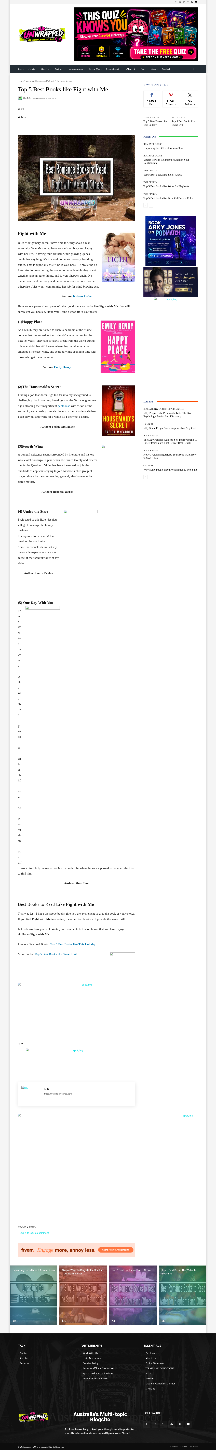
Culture (148, 424)
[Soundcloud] (188, 2)
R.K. (28, 98)
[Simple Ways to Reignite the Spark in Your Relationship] (83, 1295)
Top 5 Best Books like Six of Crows (162, 174)
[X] (192, 2)
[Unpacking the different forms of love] (33, 1295)
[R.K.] (20, 98)
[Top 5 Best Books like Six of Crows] (133, 1295)
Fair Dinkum (150, 170)
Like (152, 93)
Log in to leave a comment (34, 1232)
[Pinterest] (184, 2)
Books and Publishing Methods (40, 80)
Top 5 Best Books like (72, 944)
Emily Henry (63, 367)
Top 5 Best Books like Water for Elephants (166, 186)
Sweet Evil (69, 954)
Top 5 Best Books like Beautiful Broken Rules (168, 198)
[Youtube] (196, 2)
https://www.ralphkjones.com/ (58, 1093)
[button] (194, 69)
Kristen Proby (82, 296)
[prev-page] (145, 205)
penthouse (64, 406)
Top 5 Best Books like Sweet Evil (183, 123)
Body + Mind (150, 436)
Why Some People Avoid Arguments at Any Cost (169, 428)
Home (21, 80)
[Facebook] (176, 2)
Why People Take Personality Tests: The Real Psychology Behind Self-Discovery (167, 415)
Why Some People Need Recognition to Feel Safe (170, 469)
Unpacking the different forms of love (163, 148)
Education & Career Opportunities (163, 409)
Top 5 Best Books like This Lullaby (155, 123)
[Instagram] (180, 2)
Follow (171, 93)
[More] (98, 126)
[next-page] (151, 205)
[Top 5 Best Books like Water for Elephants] (182, 1295)
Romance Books (64, 80)
